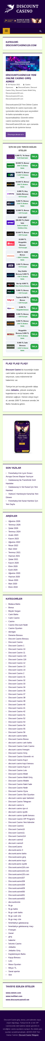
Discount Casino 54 (16, 725)
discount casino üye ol (18, 808)
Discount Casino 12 (16, 663)
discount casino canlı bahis (20, 743)
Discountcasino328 (16, 881)
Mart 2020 (12, 584)
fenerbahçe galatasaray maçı (20, 926)
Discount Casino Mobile (18, 781)
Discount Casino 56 (16, 732)
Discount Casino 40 (16, 704)
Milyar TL (12, 968)
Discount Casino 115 (17, 656)
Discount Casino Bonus (18, 739)
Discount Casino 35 (16, 691)
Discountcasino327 (16, 878)
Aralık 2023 (13, 535)
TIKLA (34, 156)
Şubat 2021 (13, 559)
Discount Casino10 (16, 829)
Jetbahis (12, 947)
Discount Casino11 (16, 833)
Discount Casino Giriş (17, 753)
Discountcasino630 (16, 892)
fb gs (10, 905)
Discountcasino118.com (14, 93)
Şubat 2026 (13, 528)
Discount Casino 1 (16, 646)
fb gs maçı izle (14, 919)
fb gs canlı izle (14, 916)
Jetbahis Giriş (14, 950)
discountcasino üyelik (17, 864)
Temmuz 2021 (14, 552)
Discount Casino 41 (16, 708)
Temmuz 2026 (14, 525)
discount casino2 (15, 840)
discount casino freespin (18, 750)
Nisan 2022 (13, 545)
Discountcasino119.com (14, 96)
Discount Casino (15, 642)
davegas (12, 632)
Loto (10, 961)
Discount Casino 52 (16, 718)
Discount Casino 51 (16, 715)
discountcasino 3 (15, 850)
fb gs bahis (13, 909)
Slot (10, 975)
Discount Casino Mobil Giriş (26, 90)
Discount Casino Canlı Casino (21, 746)
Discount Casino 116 (17, 659)
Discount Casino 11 (16, 653)
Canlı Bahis (13, 614)
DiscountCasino (24, 87)
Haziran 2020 (14, 577)
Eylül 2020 (12, 570)
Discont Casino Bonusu (18, 639)
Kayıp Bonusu (14, 957)
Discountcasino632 (16, 899)
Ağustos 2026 (14, 521)
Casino (11, 621)
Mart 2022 (12, 549)
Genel (11, 933)
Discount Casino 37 (16, 694)
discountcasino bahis (17, 853)
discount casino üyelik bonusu (21, 815)
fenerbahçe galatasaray (18, 923)
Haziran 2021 (14, 556)
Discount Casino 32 (16, 680)
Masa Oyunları (14, 964)
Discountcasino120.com (14, 99)
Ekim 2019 (13, 587)
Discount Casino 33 (16, 684)
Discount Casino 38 (16, 697)
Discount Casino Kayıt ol (19, 767)
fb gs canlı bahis (15, 912)
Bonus (11, 607)
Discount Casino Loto (17, 770)
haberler (11, 940)
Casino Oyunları (15, 628)
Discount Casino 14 (16, 670)
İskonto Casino (14, 944)
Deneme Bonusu (15, 635)
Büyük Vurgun (14, 611)
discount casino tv (16, 805)
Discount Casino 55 (16, 729)
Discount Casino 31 (16, 677)
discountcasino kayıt (17, 860)
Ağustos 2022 (14, 542)
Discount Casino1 (16, 826)
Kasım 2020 (13, 563)
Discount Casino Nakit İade (20, 784)
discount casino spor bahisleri (21, 798)
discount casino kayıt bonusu (21, 763)
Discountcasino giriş (17, 857)
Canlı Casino (14, 618)
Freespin (12, 930)
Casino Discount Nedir (18, 625)
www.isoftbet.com (14, 996)
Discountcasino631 (16, 895)
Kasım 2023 (13, 539)
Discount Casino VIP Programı (21, 819)
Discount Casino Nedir (18, 788)
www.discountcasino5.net (17, 1000)
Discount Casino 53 (16, 722)
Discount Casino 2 (16, 673)
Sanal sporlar (14, 971)
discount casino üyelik (18, 812)
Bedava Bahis (14, 604)
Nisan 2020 (13, 580)
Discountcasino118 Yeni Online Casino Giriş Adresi (21, 78)
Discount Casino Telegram (19, 801)
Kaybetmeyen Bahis (17, 954)
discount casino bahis (17, 736)
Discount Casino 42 (16, 711)
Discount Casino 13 (16, 666)
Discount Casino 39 (16, 701)
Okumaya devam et (15, 134)
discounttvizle (14, 902)
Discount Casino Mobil (18, 774)
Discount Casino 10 (16, 649)
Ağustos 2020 (14, 573)
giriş (10, 937)
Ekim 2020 (13, 566)
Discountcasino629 (16, 888)
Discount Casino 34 (16, 687)
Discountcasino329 (16, 885)
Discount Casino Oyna (18, 791)
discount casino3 (15, 843)
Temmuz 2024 (14, 532)
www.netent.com (13, 993)
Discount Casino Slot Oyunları (21, 795)
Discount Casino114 (17, 836)
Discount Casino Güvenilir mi (21, 756)
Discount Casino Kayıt (18, 760)
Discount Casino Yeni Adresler (21, 822)
